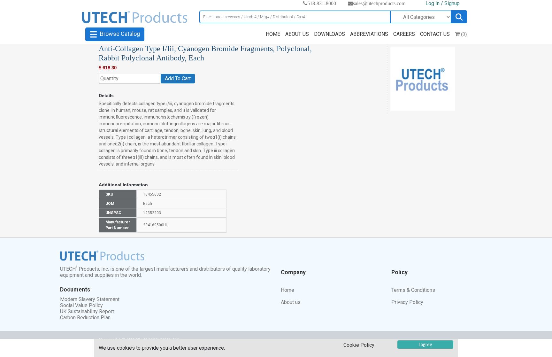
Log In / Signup (442, 3)
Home (287, 290)
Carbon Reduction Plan (85, 317)
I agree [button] (425, 344)
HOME (273, 34)
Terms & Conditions (413, 290)
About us (291, 302)
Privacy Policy (407, 302)
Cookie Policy (358, 345)
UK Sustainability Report (87, 311)
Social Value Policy (81, 305)
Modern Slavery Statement (89, 299)
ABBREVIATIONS (369, 34)
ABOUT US (297, 34)
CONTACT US (435, 34)
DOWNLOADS (329, 34)
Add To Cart (178, 78)
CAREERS (404, 34)
